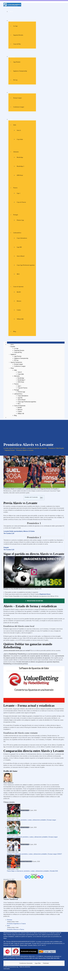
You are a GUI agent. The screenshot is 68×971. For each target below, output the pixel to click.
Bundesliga (20, 157)
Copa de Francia (21, 202)
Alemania (16, 151)
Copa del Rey (17, 44)
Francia (15, 187)
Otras (11, 119)
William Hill (20, 319)
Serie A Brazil (20, 256)
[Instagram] (38, 876)
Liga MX (19, 247)
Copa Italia (20, 139)
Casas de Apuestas (18, 286)
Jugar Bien (38, 963)
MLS (18, 274)
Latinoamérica (17, 232)
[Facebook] (26, 876)
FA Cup (15, 80)
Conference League (18, 107)
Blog (14, 331)
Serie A (19, 130)
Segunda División (18, 35)
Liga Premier (16, 62)
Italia (14, 125)
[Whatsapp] (32, 876)
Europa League (17, 98)
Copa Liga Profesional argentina (26, 265)
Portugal (15, 214)
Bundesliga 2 (20, 166)
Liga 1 (18, 193)
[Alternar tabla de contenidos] (40, 497)
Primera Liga (20, 220)
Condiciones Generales (25, 963)
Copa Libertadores (22, 238)
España (12, 20)
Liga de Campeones (15, 92)
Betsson (19, 301)
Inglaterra (12, 56)
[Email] (35, 876)
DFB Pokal (20, 175)
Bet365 (19, 292)
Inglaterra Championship (20, 71)
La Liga (15, 26)
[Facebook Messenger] (41, 876)
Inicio (11, 11)
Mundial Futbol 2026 (26, 861)
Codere (19, 310)
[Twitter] (29, 876)
